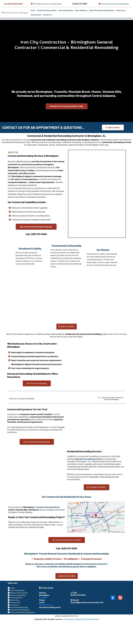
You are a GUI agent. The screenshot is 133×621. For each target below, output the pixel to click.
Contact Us (47, 15)
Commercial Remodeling (47, 10)
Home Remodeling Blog (19, 607)
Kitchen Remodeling (18, 595)
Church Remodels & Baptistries (101, 10)
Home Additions (81, 10)
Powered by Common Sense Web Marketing (81, 619)
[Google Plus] (120, 597)
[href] (96, 517)
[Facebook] (112, 597)
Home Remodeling (65, 10)
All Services (120, 10)
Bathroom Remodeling (19, 593)
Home (33, 10)
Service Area (36, 15)
